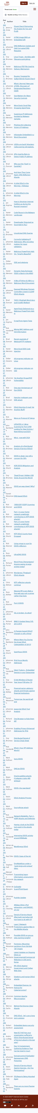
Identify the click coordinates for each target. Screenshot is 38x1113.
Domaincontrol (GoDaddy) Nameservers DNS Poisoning (24, 1058)
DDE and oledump (21, 262)
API (21, 1100)
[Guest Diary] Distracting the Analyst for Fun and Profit (23, 28)
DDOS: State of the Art (22, 856)
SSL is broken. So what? (23, 613)
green (15, 9)
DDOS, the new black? (22, 788)
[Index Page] (6, 3)
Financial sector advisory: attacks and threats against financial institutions (24, 690)
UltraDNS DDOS (20, 554)
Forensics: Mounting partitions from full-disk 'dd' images (23, 946)
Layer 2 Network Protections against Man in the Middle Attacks (24, 926)
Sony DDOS (18, 759)
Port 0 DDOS (19, 603)
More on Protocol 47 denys (24, 418)
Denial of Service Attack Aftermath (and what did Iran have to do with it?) (23, 917)
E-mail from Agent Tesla (23, 321)
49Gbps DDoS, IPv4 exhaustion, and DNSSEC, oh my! (23, 907)
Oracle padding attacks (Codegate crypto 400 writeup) (23, 778)
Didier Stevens (22, 15)
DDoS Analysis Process (22, 798)
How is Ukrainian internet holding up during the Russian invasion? (23, 204)
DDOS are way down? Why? (24, 486)
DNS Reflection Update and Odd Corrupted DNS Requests (24, 48)
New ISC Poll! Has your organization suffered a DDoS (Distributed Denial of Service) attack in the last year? (24, 1038)
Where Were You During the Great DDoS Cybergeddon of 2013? (23, 642)
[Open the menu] (34, 9)
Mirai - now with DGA (22, 438)
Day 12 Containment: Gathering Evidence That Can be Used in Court (23, 1048)
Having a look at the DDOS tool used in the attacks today (24, 827)
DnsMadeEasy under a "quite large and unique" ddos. (23, 866)
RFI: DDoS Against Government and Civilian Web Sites (23, 968)
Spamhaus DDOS (20, 652)
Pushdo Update (20, 898)
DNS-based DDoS (20, 496)
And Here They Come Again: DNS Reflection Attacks (22, 174)
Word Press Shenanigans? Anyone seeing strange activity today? (24, 564)
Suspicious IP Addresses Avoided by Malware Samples (23, 116)
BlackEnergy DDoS (21, 846)
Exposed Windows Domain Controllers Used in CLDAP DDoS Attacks (24, 291)
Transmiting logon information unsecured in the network (24, 876)
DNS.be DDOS (19, 769)
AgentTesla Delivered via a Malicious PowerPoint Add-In (24, 311)
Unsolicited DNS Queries (23, 233)
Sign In (24, 3)
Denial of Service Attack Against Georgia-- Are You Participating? (24, 1068)
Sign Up (32, 3)
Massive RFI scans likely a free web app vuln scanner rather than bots (24, 593)
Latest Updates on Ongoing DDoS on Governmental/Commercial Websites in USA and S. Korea (24, 957)
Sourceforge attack (21, 807)
